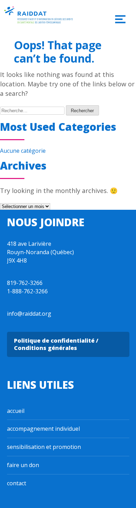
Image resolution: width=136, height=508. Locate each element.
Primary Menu (120, 19)
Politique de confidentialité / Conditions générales (56, 344)
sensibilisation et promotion (44, 447)
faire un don (23, 465)
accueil (15, 411)
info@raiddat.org (29, 313)
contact (16, 483)
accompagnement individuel (43, 428)
